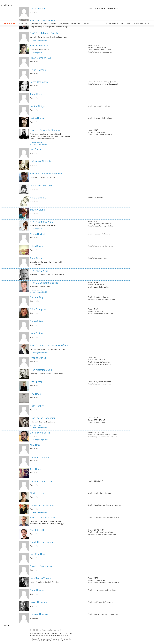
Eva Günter (36, 381)
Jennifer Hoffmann (40, 578)
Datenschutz (66, 639)
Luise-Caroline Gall (40, 57)
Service (87, 23)
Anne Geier (36, 93)
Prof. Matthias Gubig (41, 369)
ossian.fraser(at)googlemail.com (105, 8)
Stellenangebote (77, 23)
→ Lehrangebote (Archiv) (39, 40)
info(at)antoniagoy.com (102, 297)
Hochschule (22, 23)
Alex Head (35, 468)
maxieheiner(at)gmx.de (102, 493)
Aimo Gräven (37, 321)
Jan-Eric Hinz (37, 554)
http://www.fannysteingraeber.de (106, 84)
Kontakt (128, 23)
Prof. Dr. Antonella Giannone (45, 130)
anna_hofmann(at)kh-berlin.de (105, 590)
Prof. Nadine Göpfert (41, 221)
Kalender (115, 23)
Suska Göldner (38, 209)
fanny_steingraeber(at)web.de (105, 82)
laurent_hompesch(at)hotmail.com (106, 614)
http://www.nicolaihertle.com (105, 534)
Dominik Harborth (40, 432)
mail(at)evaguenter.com (102, 382)
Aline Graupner (38, 309)
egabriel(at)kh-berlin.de (102, 50)
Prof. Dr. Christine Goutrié (44, 282)
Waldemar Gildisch (40, 161)
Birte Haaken (37, 405)
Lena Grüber (37, 333)
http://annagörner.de (101, 258)
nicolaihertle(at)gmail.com (103, 532)
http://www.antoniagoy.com (104, 299)
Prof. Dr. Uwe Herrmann (43, 517)
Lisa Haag (35, 393)
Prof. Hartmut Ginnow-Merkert (47, 173)
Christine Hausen (39, 456)
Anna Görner (37, 258)
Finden (108, 23)
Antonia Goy (36, 297)
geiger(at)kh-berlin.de (102, 106)
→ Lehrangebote (36, 53)
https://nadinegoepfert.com (104, 226)
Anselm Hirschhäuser (41, 566)
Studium (47, 23)
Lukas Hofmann (38, 602)
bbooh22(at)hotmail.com (103, 362)
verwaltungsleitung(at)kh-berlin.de (106, 582)
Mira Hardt (35, 444)
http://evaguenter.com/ (102, 384)
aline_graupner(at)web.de (103, 313)
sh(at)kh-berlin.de (100, 422)
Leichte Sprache (49, 641)
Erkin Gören (36, 246)
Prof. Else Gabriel (39, 45)
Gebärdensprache (63, 641)
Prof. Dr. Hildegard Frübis (44, 33)
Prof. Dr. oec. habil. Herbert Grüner (49, 345)
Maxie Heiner (37, 493)
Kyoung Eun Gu (38, 357)
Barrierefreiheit (138, 23)
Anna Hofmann (38, 590)
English (147, 23)
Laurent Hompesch (40, 614)
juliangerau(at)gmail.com (103, 118)
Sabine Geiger (37, 106)
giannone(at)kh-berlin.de (103, 134)
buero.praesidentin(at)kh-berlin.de (58, 636)
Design (53, 23)
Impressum (55, 639)
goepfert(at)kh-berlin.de (102, 224)
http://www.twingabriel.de (103, 52)
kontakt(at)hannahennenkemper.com (107, 505)
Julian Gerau (37, 118)
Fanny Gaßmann (39, 81)
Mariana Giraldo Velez (42, 185)
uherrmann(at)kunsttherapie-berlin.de (107, 517)
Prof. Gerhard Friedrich (42, 20)
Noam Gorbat (37, 233)
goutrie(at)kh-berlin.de (102, 287)
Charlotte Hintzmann (41, 542)
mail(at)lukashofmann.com (103, 602)
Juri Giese (35, 149)
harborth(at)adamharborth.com (105, 435)
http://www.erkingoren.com (104, 246)
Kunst (60, 23)
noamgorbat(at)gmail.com (103, 234)
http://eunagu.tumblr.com (103, 364)
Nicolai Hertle (37, 530)
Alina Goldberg (38, 197)
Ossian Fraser (37, 8)
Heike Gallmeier (38, 69)
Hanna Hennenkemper (42, 505)
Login (122, 23)
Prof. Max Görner (39, 270)
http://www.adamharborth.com (105, 437)
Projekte (66, 23)
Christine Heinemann (41, 481)
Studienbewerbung (35, 23)
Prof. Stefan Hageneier (42, 417)
